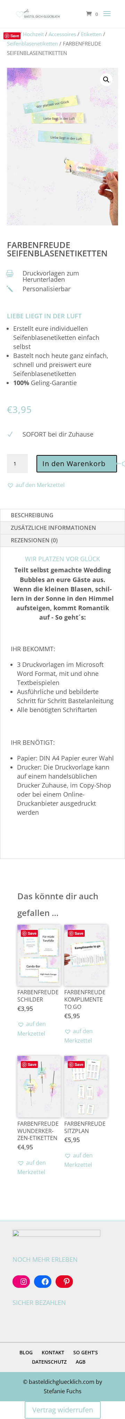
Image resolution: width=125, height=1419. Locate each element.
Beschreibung (32, 515)
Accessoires (62, 34)
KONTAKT (53, 1352)
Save (14, 35)
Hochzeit (33, 34)
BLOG (26, 1352)
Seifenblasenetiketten (32, 43)
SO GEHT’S (85, 1352)
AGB (80, 1361)
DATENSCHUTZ (49, 1361)
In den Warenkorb (74, 463)
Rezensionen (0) (34, 540)
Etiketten (91, 34)
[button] (106, 79)
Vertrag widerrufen (62, 1409)
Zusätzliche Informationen (53, 528)
